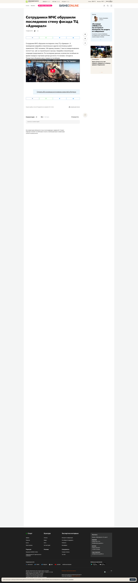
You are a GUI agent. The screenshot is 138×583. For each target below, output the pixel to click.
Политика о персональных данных (69, 570)
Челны (89, 1)
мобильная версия (66, 564)
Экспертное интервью (70, 533)
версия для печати (75, 107)
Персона (28, 540)
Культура (47, 533)
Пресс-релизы (29, 545)
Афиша (27, 537)
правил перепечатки (76, 576)
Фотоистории (47, 545)
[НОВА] (45, 6)
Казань (27, 5)
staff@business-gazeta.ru (98, 553)
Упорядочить (75, 117)
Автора (46, 117)
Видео (45, 540)
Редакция (28, 549)
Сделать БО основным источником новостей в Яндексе (56, 92)
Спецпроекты (65, 549)
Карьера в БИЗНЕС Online (32, 552)
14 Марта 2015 (29, 30)
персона (94, 14)
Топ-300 (63, 554)
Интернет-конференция (67, 537)
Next (110, 39)
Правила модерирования (32, 133)
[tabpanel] (101, 26)
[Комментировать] (85, 34)
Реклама (46, 549)
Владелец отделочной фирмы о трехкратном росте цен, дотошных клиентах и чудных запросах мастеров (101, 34)
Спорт (29, 533)
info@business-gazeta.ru (97, 543)
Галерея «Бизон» (66, 552)
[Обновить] (85, 115)
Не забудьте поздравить (67, 540)
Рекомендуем (95, 59)
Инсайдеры (64, 545)
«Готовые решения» (104, 19)
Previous (92, 39)
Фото (45, 542)
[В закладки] (85, 38)
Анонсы (46, 537)
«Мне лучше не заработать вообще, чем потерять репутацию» (101, 27)
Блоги (27, 542)
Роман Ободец (102, 18)
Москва (99, 1)
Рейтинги (64, 542)
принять (133, 579)
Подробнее (70, 579)
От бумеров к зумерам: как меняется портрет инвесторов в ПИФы (100, 63)
